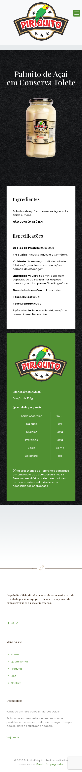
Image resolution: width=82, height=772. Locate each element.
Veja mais (13, 737)
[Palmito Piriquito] (41, 21)
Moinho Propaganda (49, 764)
